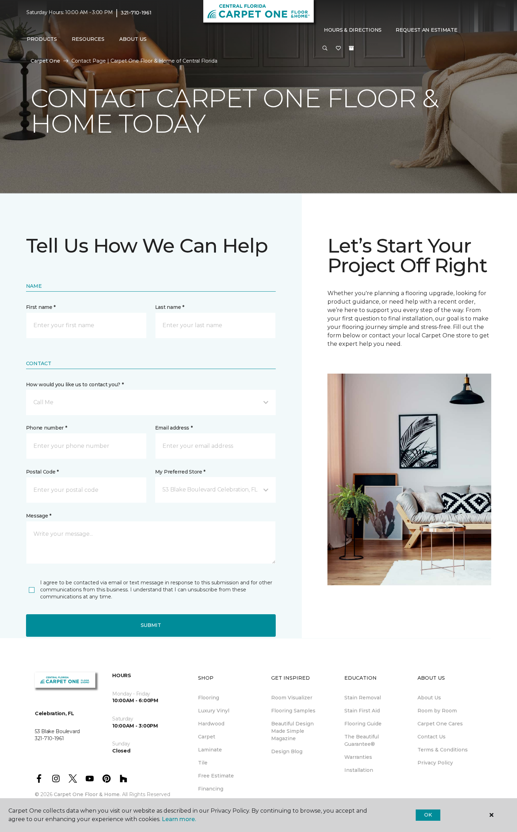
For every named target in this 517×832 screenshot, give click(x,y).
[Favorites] (338, 48)
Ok (428, 815)
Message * (38, 515)
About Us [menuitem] (429, 697)
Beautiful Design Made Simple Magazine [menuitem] (292, 731)
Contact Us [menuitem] (431, 736)
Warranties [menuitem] (358, 757)
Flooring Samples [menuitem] (293, 710)
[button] (325, 48)
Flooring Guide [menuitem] (363, 723)
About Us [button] (133, 39)
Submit (151, 625)
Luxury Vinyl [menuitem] (213, 710)
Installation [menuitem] (358, 770)
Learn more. (179, 819)
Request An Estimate (427, 30)
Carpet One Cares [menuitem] (440, 723)
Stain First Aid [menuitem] (362, 710)
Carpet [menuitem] (206, 736)
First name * (41, 307)
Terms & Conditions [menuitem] (442, 750)
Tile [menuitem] (203, 763)
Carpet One (45, 61)
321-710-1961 (136, 12)
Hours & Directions (353, 30)
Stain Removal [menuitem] (362, 697)
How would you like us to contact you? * (75, 384)
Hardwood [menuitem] (211, 723)
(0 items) (351, 48)
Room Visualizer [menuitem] (291, 697)
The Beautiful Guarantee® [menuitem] (361, 740)
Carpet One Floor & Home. (87, 794)
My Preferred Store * (180, 471)
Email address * (174, 427)
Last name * (169, 307)
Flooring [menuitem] (208, 697)
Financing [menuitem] (210, 789)
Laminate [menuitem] (210, 750)
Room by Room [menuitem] (437, 710)
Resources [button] (88, 39)
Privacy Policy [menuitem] (435, 763)
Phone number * (46, 427)
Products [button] (42, 39)
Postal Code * (42, 471)
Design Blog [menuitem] (286, 751)
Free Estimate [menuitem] (216, 776)
